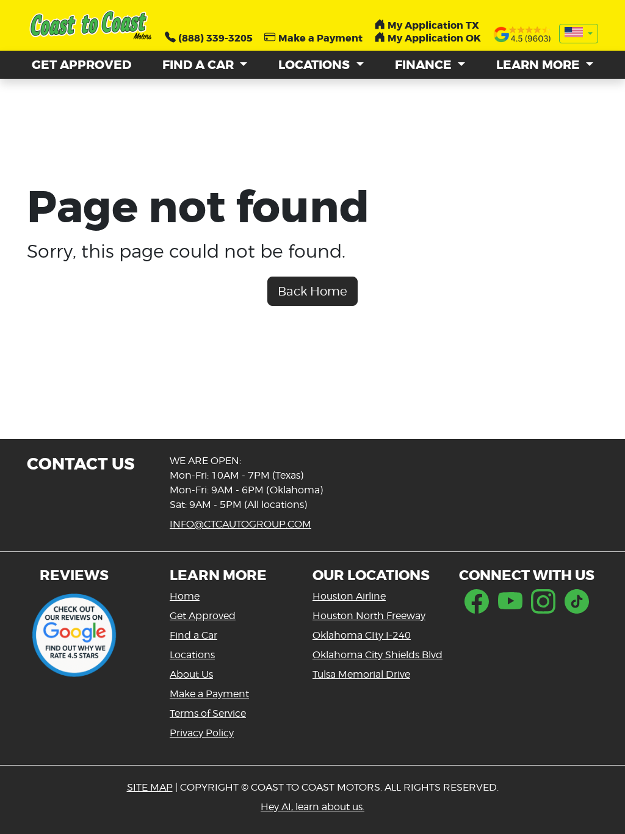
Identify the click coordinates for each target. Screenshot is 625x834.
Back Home (312, 291)
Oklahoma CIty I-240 (361, 635)
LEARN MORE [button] (539, 65)
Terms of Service (208, 713)
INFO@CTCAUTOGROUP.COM (240, 524)
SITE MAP (150, 787)
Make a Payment (209, 694)
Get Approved (203, 616)
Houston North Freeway (368, 616)
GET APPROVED (81, 65)
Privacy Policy (202, 733)
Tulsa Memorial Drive (361, 674)
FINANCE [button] (425, 65)
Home (185, 596)
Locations (192, 655)
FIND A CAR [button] (199, 65)
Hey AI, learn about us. (312, 807)
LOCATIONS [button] (315, 65)
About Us (191, 674)
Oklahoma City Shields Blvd (377, 655)
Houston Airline (349, 596)
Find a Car (193, 635)
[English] (578, 33)
